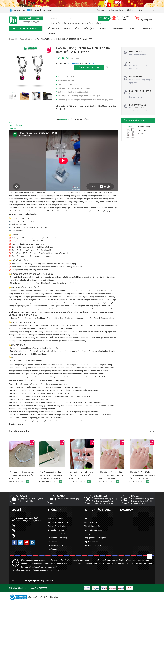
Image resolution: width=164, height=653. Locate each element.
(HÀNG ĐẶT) (148, 28)
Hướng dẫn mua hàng (93, 530)
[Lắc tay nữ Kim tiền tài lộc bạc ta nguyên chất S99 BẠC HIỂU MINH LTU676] (22, 454)
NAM (66, 28)
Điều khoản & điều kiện (57, 526)
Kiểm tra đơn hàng (91, 522)
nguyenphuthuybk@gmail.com (40, 581)
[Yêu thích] (107, 67)
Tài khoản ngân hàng (115, 10)
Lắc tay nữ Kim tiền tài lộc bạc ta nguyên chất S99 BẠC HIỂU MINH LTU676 (21, 475)
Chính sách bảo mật (56, 530)
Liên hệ (141, 10)
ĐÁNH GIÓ (117, 28)
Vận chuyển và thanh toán (58, 522)
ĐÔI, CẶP (88, 28)
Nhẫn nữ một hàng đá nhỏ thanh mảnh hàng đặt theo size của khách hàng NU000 (142, 475)
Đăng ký (130, 17)
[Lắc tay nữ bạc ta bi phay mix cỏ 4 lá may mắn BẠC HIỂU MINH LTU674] (82, 454)
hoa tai (84, 23)
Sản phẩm (53, 28)
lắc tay (72, 23)
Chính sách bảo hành (56, 534)
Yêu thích (151, 10)
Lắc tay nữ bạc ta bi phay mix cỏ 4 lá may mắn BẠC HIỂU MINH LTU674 (81, 475)
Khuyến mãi (52, 541)
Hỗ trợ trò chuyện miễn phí (42, 10)
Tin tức (132, 28)
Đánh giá (12, 128)
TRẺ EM (102, 28)
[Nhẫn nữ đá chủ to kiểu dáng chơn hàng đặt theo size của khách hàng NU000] (112, 454)
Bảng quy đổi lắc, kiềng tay (95, 538)
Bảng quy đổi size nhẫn (93, 534)
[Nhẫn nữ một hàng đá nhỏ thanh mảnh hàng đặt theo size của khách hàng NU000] (142, 454)
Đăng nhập (121, 17)
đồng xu (66, 23)
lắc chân (78, 23)
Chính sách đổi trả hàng (57, 538)
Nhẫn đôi (52, 23)
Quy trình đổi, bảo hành (93, 545)
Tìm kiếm (104, 18)
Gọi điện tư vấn (19, 10)
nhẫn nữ (98, 23)
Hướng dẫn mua (15, 125)
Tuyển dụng (52, 549)
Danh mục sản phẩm (27, 28)
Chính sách (131, 10)
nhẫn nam (90, 23)
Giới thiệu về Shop (55, 518)
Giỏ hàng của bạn (147, 17)
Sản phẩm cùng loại (19, 431)
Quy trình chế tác (91, 541)
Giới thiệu (100, 10)
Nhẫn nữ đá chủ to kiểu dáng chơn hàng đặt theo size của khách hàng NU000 (111, 475)
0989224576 (64, 119)
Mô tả (11, 122)
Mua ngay (17, 468)
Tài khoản (121, 19)
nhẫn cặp (59, 23)
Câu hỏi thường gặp (92, 526)
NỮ (76, 28)
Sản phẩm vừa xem (134, 120)
